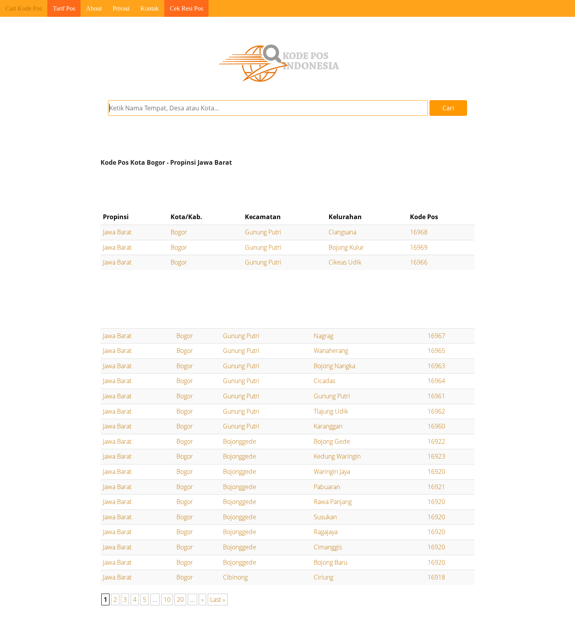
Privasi (121, 8)
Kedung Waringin (337, 456)
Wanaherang (331, 350)
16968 (419, 232)
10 (167, 599)
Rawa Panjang (333, 501)
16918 (436, 577)
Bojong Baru (330, 562)
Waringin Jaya (332, 471)
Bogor (179, 232)
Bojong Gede (332, 441)
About (94, 8)
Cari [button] (448, 108)
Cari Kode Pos (23, 8)
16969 (419, 247)
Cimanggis (328, 547)
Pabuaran (327, 486)
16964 (436, 380)
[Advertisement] (287, 189)
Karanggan (328, 426)
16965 (436, 350)
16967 (436, 335)
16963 (436, 366)
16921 (436, 486)
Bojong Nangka (334, 366)
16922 (436, 441)
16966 (419, 262)
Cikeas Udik (345, 262)
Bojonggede (239, 441)
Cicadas (324, 380)
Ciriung (323, 577)
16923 (436, 456)
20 (180, 599)
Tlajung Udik (331, 411)
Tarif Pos (64, 8)
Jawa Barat (117, 232)
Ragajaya (326, 531)
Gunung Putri (263, 232)
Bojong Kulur (346, 247)
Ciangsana (342, 232)
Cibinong (235, 577)
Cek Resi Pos (186, 8)
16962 (436, 411)
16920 (436, 471)
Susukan (325, 517)
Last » (217, 599)
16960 (436, 426)
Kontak (149, 8)
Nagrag (323, 335)
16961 (436, 396)
